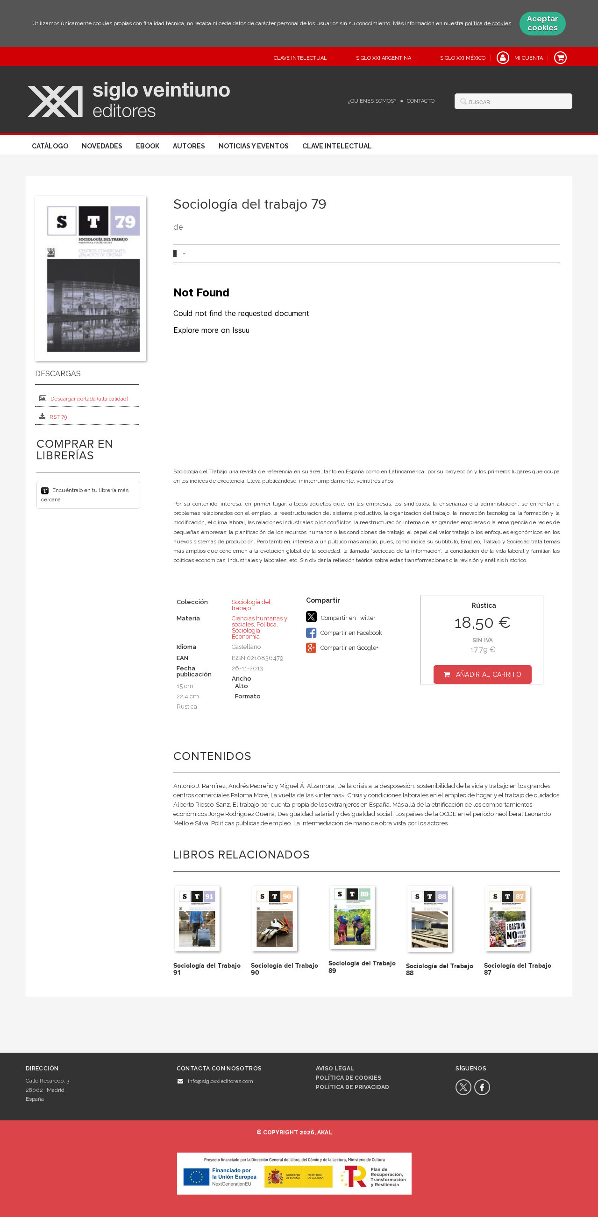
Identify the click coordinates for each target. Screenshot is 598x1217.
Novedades (102, 146)
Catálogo (50, 146)
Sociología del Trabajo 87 (517, 969)
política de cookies (488, 23)
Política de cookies (348, 1078)
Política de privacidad (352, 1087)
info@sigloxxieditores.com (220, 1081)
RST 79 (58, 417)
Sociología (246, 630)
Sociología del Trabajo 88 (439, 969)
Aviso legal (335, 1068)
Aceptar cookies (542, 23)
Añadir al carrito (488, 674)
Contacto (420, 101)
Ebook (147, 146)
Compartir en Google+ (348, 647)
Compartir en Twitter (348, 617)
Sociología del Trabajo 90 (284, 969)
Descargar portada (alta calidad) (89, 398)
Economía (246, 636)
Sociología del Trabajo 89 (362, 966)
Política (266, 624)
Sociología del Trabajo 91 (207, 969)
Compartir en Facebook (350, 632)
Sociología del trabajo (251, 605)
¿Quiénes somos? (372, 101)
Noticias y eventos (254, 146)
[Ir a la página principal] (129, 98)
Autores (189, 146)
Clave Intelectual (337, 146)
